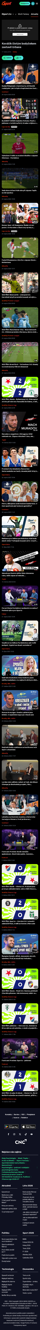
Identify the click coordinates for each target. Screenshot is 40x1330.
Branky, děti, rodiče (8, 683)
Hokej (15, 52)
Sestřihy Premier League (10, 301)
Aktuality (5, 161)
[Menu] (37, 3)
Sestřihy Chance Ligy (9, 405)
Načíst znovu (20, 34)
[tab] (8, 14)
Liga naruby (6, 127)
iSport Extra (6, 475)
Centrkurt (5, 92)
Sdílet (9, 58)
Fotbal (4, 614)
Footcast (5, 857)
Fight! (4, 440)
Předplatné (25, 3)
